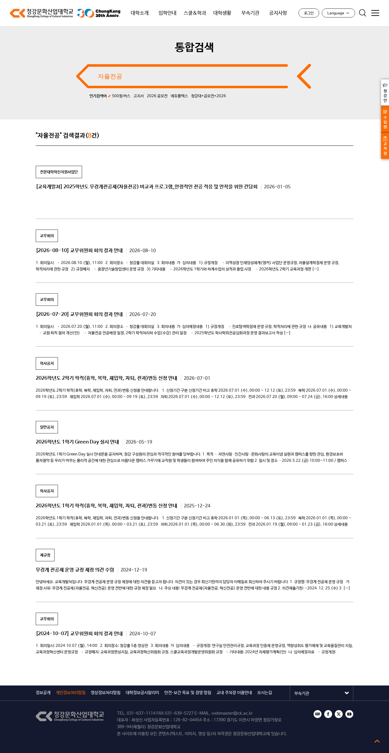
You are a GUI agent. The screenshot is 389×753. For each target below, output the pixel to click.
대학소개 (140, 13)
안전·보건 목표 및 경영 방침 (187, 692)
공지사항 (278, 13)
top (377, 741)
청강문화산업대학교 (41, 13)
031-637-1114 (141, 713)
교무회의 (47, 236)
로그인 (309, 13)
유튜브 (349, 714)
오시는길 (264, 692)
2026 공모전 (157, 96)
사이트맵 (375, 13)
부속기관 (250, 13)
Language (335, 13)
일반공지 (47, 427)
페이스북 (328, 714)
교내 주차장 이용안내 (234, 692)
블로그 (318, 714)
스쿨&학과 (195, 13)
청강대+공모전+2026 (208, 96)
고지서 (138, 96)
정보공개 (43, 692)
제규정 (45, 555)
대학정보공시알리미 (142, 692)
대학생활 (222, 13)
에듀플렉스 (179, 96)
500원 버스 (121, 96)
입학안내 (168, 13)
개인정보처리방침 (70, 692)
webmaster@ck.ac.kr (232, 713)
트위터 (339, 714)
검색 (362, 13)
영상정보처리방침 (105, 692)
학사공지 (47, 363)
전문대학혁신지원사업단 (59, 172)
